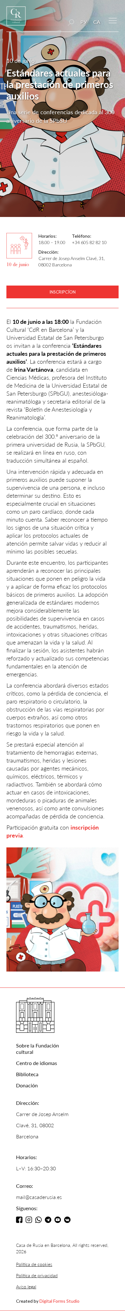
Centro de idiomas (36, 1063)
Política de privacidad (37, 1275)
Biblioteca (27, 1074)
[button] (113, 20)
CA (96, 22)
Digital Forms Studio (59, 1301)
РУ (83, 22)
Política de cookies (34, 1264)
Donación (27, 1085)
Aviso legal (26, 1286)
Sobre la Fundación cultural (37, 1048)
